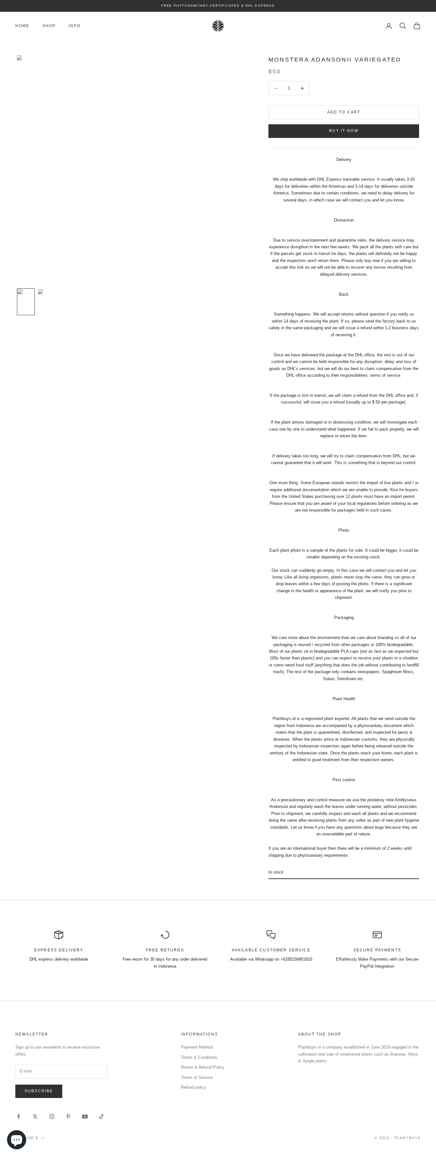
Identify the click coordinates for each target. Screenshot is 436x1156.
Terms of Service (197, 1077)
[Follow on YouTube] (85, 1116)
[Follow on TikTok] (101, 1116)
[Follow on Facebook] (18, 1116)
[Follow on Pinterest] (68, 1116)
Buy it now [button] (343, 130)
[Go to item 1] (26, 301)
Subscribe (39, 1091)
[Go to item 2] (46, 301)
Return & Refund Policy (202, 1067)
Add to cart (344, 112)
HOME (22, 26)
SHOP (49, 26)
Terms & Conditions (199, 1057)
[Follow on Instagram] (52, 1116)
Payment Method (197, 1047)
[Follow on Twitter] (35, 1116)
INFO (74, 26)
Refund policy (193, 1087)
